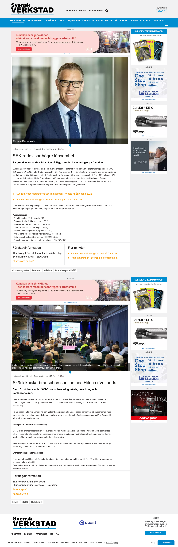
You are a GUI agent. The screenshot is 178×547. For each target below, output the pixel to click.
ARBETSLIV (88, 21)
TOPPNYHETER (18, 21)
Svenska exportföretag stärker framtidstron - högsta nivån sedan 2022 (54, 193)
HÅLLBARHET (122, 21)
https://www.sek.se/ (23, 261)
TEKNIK (62, 21)
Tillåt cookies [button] (166, 543)
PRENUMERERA (155, 533)
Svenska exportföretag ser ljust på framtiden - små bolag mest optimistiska (95, 253)
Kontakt (83, 10)
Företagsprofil (20, 489)
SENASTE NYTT (36, 21)
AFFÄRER (51, 21)
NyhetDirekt (74, 21)
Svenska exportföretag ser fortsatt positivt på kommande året (49, 199)
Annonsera (71, 10)
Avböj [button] (152, 543)
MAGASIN (159, 21)
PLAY (149, 21)
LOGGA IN (161, 11)
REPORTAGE (137, 21)
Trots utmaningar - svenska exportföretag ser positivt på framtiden (95, 257)
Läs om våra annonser (70, 54)
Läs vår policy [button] (112, 543)
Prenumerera (96, 10)
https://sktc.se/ (21, 493)
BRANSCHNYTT (104, 21)
